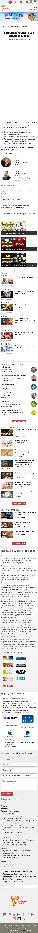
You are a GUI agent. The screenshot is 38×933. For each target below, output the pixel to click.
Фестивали (30, 840)
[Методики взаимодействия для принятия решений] (19, 260)
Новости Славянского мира (13, 816)
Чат (31, 9)
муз (27, 2)
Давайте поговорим (27, 827)
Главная (4, 806)
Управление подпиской (26, 876)
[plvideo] (19, 918)
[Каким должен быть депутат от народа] (19, 228)
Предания (6, 864)
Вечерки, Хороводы (19, 844)
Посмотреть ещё (19, 421)
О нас (5, 879)
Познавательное (21, 842)
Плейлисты (27, 871)
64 (24, 2)
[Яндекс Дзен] (28, 914)
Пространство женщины (12, 825)
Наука (14, 853)
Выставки (6, 844)
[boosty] (14, 918)
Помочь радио (16, 879)
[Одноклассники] (5, 194)
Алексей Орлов (19, 173)
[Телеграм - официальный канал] (5, 914)
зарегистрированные (22, 205)
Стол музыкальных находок (13, 820)
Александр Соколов (21, 162)
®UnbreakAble (22, 930)
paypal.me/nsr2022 (27, 742)
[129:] (19, 16)
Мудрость (6, 853)
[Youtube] (14, 914)
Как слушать (8, 876)
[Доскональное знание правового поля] (19, 244)
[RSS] (33, 914)
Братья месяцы (8, 818)
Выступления (8, 842)
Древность (27, 851)
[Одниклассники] (23, 914)
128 (21, 2)
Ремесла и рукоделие (11, 855)
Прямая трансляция (11, 871)
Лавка (28, 874)
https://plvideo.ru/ (20, 150)
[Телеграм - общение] (9, 914)
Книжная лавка (8, 830)
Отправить (7, 794)
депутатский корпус (9, 185)
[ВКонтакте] (2, 194)
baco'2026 (7, 930)
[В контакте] (19, 914)
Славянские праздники (11, 823)
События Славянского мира (13, 840)
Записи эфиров (13, 39)
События (5, 837)
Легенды (23, 864)
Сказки (15, 864)
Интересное (25, 855)
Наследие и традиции (11, 858)
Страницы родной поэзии (12, 832)
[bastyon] (23, 918)
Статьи (4, 848)
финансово (26, 712)
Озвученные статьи (10, 827)
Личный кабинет (10, 881)
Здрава (5, 851)
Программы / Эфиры (10, 811)
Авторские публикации (13, 874)
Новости (4, 808)
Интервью (20, 818)
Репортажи (30, 820)
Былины (6, 866)
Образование (15, 851)
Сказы (3, 861)
